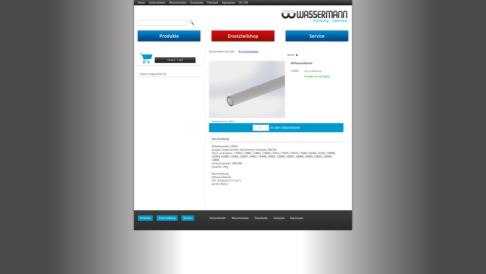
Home (141, 2)
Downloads (196, 2)
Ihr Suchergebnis (248, 51)
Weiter (290, 55)
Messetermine (177, 2)
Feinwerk (212, 2)
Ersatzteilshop (243, 36)
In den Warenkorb (285, 128)
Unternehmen (157, 2)
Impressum (228, 2)
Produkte (169, 36)
